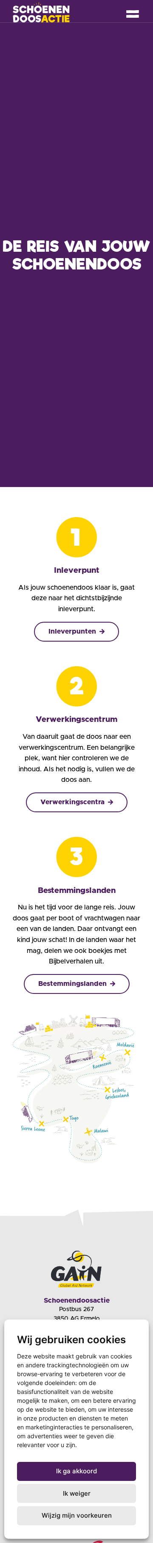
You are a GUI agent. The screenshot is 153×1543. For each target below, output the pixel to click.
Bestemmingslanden (72, 983)
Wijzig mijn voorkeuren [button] (77, 1515)
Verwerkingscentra (72, 802)
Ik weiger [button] (77, 1493)
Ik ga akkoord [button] (76, 1471)
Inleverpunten (72, 631)
